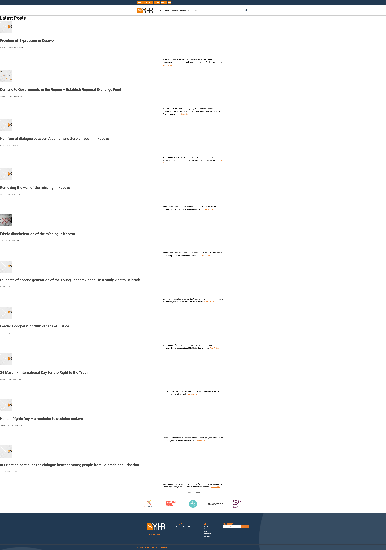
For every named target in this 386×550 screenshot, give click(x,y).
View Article (167, 65)
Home (161, 10)
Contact (194, 10)
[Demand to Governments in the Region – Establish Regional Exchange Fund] (6, 81)
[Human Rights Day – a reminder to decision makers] (6, 410)
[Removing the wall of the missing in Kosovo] (6, 179)
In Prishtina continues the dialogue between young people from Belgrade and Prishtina (69, 465)
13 (196, 492)
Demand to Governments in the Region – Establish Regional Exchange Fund (60, 89)
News (167, 10)
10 (193, 492)
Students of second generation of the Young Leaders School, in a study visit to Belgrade (70, 280)
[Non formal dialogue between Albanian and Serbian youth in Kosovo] (6, 130)
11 (194, 492)
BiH (169, 2)
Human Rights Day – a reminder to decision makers (41, 419)
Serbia (140, 2)
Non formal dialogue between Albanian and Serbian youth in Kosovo (54, 139)
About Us (174, 10)
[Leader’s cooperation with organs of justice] (6, 318)
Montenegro (148, 2)
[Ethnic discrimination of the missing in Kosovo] (6, 225)
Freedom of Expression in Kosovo (27, 40)
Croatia (156, 2)
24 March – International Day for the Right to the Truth (44, 372)
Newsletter (184, 10)
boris (21, 47)
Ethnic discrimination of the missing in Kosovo (37, 234)
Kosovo (163, 2)
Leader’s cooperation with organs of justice (34, 326)
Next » (199, 492)
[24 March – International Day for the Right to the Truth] (6, 364)
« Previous (188, 492)
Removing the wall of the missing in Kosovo (35, 188)
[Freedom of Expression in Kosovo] (6, 32)
